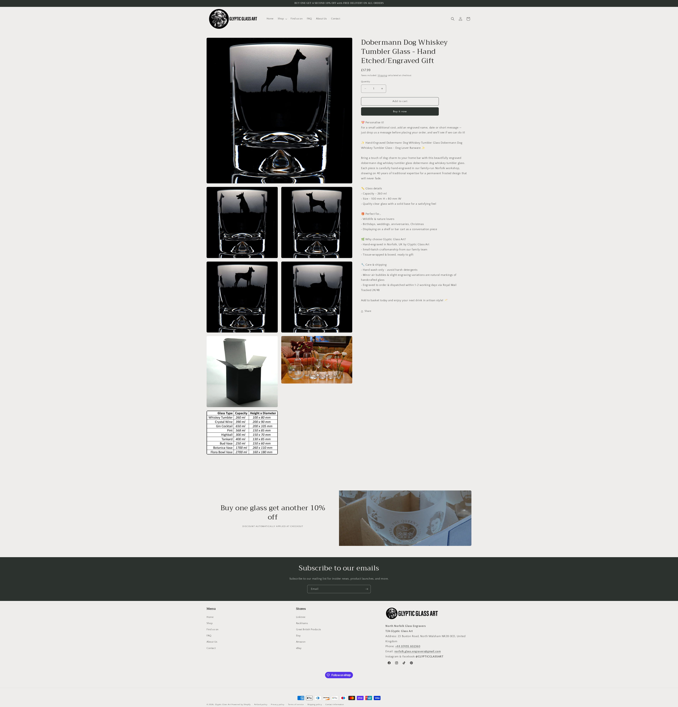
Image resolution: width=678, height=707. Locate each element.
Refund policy (260, 704)
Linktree (300, 617)
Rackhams (302, 623)
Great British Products (308, 629)
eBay (299, 648)
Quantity (365, 81)
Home (210, 617)
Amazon (301, 641)
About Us (212, 641)
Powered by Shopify (241, 704)
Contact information (334, 704)
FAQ (209, 635)
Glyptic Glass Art (223, 704)
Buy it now (400, 111)
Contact (211, 648)
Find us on (213, 629)
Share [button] (368, 311)
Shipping (382, 75)
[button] (282, 18)
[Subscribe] (367, 589)
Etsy (298, 635)
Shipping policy (314, 704)
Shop (210, 623)
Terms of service (296, 704)
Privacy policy (277, 704)
